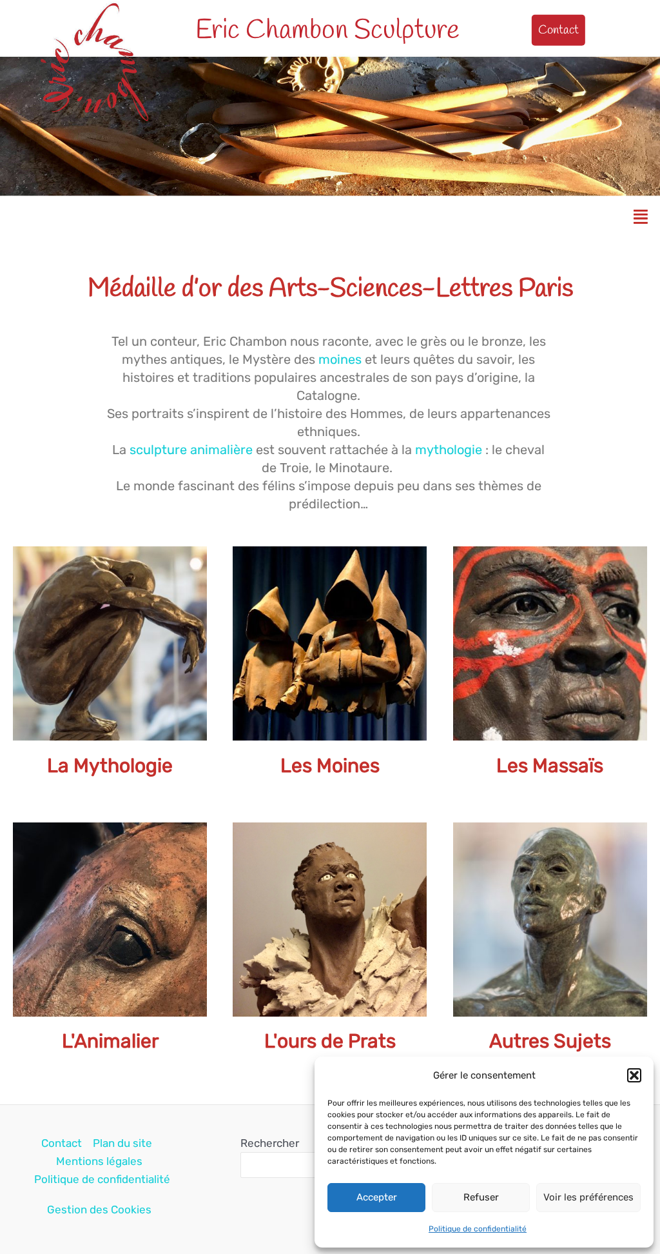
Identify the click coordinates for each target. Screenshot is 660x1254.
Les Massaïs (549, 765)
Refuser (481, 1197)
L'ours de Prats (330, 1041)
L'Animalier (110, 1041)
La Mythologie (110, 765)
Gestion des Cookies (99, 1209)
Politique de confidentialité (478, 1228)
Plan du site (122, 1143)
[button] (634, 1075)
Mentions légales (99, 1161)
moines (341, 359)
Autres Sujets (550, 1041)
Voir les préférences (588, 1197)
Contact (61, 1143)
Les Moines (330, 765)
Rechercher (269, 1143)
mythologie (450, 449)
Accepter (376, 1197)
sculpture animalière (191, 449)
